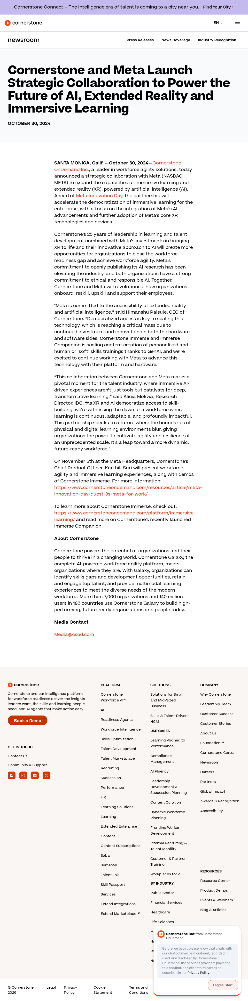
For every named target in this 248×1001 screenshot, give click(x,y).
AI (102, 710)
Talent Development (118, 748)
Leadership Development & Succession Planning (168, 787)
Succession (111, 778)
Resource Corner (215, 880)
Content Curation (165, 802)
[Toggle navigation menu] (235, 23)
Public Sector (162, 892)
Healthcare (160, 912)
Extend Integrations (118, 904)
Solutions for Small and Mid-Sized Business (166, 700)
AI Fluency (159, 771)
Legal (51, 987)
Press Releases (140, 40)
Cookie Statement (102, 990)
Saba (105, 855)
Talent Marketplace (118, 758)
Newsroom (209, 762)
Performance (112, 787)
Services (108, 894)
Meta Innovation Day (99, 196)
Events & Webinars (216, 900)
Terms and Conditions (138, 990)
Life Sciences (162, 922)
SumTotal (109, 865)
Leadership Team (215, 704)
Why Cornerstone (215, 694)
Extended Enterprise (119, 826)
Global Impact (212, 791)
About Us (208, 733)
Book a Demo (27, 721)
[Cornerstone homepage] (54, 685)
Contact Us (17, 756)
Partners (208, 781)
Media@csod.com (74, 634)
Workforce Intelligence (121, 729)
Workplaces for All (166, 874)
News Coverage (176, 40)
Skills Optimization (117, 739)
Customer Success (216, 713)
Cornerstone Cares (217, 752)
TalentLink (110, 875)
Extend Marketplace (118, 913)
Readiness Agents (117, 719)
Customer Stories (215, 723)
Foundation (210, 743)
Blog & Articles (213, 909)
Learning (108, 816)
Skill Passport (113, 884)
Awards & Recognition (219, 801)
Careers (207, 772)
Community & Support (27, 765)
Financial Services (166, 902)
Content (108, 836)
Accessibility (211, 811)
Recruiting (110, 768)
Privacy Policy (70, 990)
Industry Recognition (217, 40)
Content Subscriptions (120, 845)
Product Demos (214, 890)
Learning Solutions (117, 807)
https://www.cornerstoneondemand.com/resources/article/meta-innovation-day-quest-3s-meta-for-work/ (128, 490)
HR (103, 797)
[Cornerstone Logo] (23, 23)
